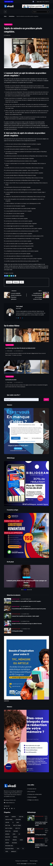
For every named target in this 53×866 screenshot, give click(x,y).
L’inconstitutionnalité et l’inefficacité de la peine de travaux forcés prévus (29, 608)
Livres (14, 834)
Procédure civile (9, 845)
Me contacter (31, 791)
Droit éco (17, 828)
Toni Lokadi (9, 350)
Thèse (6, 851)
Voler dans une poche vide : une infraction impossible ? (26, 582)
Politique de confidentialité (30, 441)
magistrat (7, 837)
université (13, 851)
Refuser (26, 438)
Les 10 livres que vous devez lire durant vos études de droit (20, 348)
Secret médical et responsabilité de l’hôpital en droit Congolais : (26, 601)
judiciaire (16, 831)
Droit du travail (17, 825)
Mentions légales (32, 797)
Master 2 (9, 282)
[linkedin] (23, 318)
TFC (22, 282)
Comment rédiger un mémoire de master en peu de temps (41, 845)
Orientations (11, 16)
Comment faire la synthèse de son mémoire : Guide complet (25, 616)
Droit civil (7, 825)
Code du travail (9, 819)
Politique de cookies (21, 441)
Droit (17, 822)
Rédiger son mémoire (33, 800)
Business (14, 816)
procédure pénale (9, 848)
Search (46, 399)
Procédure (14, 842)
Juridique (7, 834)
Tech (18, 848)
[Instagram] (21, 318)
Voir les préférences (36, 438)
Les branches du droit (10, 379)
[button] (41, 424)
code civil (21, 816)
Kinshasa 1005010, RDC (10, 800)
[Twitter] (19, 318)
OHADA (21, 839)
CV (12, 822)
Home (5, 16)
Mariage (15, 837)
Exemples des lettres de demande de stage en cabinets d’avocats (27, 623)
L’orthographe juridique (17, 631)
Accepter (16, 438)
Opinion (7, 842)
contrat (7, 822)
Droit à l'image (8, 828)
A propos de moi (32, 788)
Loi (19, 834)
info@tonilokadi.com (10, 802)
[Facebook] (17, 318)
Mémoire (16, 282)
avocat (7, 816)
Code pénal (18, 819)
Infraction (7, 831)
